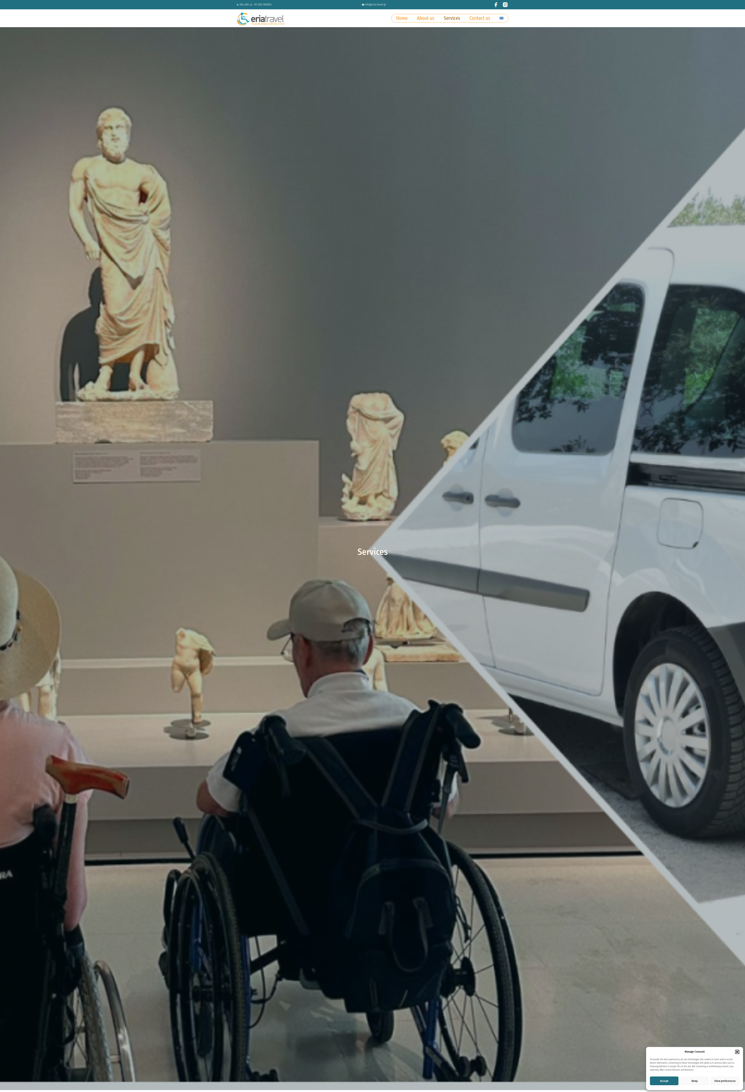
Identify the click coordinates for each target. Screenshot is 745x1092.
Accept (664, 1081)
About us (425, 18)
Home (402, 18)
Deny (694, 1081)
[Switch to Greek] (501, 17)
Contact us (480, 18)
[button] (737, 1052)
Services (452, 18)
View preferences (725, 1081)
